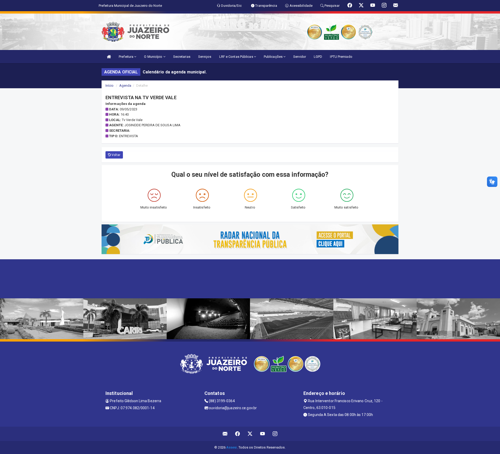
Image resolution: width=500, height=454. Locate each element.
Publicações (273, 57)
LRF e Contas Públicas (236, 57)
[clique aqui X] (250, 433)
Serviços (204, 57)
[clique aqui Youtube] (262, 433)
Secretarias (181, 57)
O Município (153, 57)
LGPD (318, 57)
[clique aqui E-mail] (225, 433)
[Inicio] (109, 56)
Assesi (231, 447)
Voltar (115, 155)
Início (109, 85)
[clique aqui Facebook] (237, 433)
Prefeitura (126, 57)
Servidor (299, 57)
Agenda (125, 85)
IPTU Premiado (341, 57)
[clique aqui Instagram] (275, 433)
